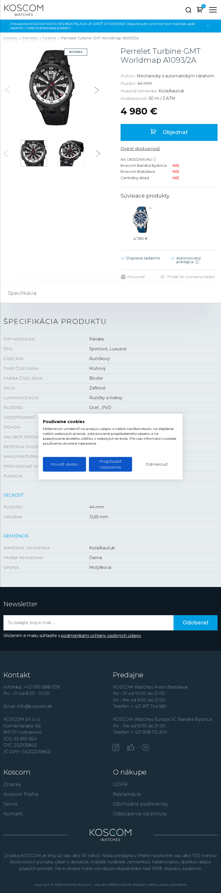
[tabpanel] (52, 87)
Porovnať (136, 277)
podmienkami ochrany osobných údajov (101, 635)
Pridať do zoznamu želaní (191, 276)
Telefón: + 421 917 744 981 (139, 706)
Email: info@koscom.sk (27, 706)
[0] (200, 11)
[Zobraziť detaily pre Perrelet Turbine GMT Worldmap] (140, 219)
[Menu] (213, 9)
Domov (10, 38)
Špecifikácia (22, 293)
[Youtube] (145, 748)
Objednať (174, 132)
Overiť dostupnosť (140, 148)
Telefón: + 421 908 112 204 (140, 732)
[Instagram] (115, 748)
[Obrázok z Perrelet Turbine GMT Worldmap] (52, 87)
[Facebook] (130, 748)
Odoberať (195, 622)
